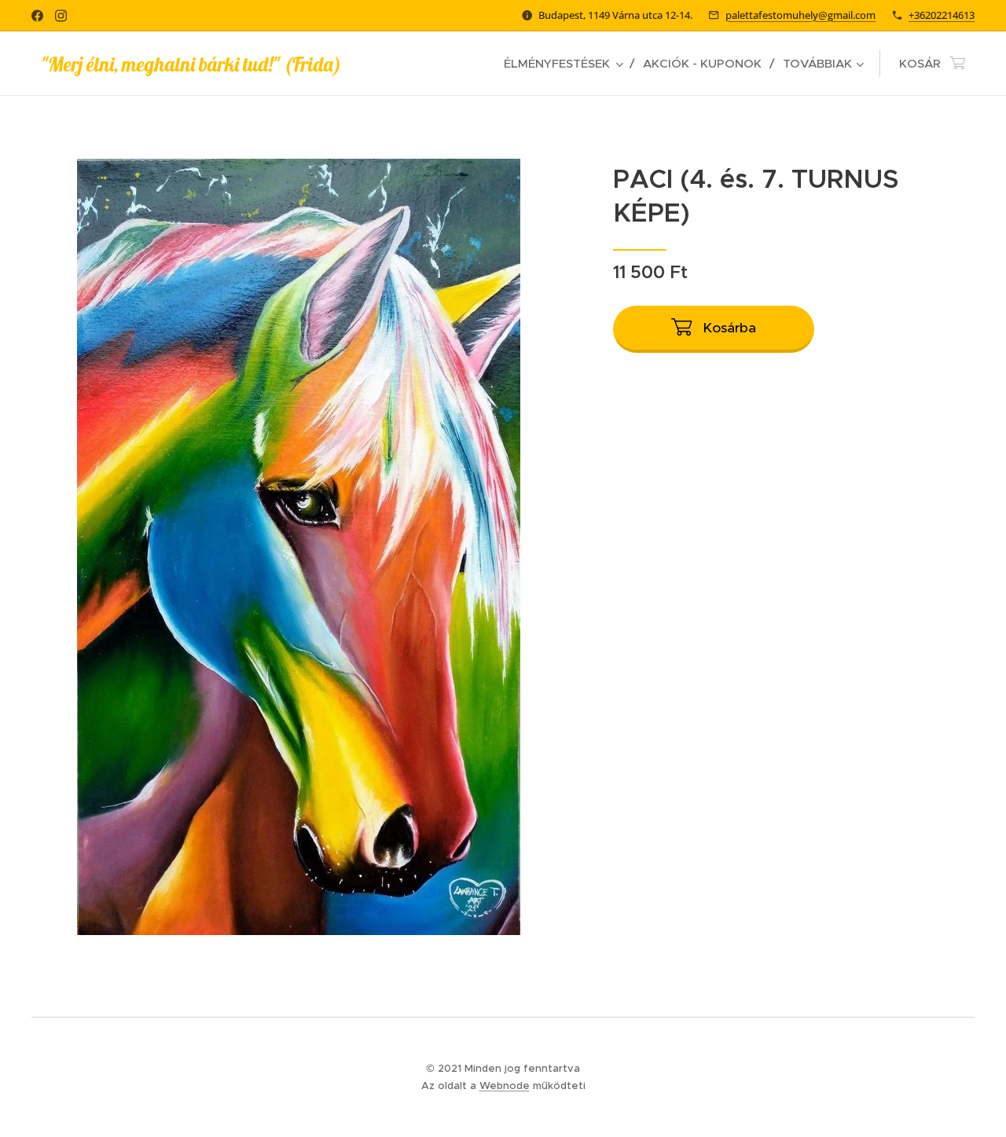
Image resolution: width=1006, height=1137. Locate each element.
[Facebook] (37, 15)
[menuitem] (567, 63)
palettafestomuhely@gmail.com (800, 15)
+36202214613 (942, 15)
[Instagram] (61, 15)
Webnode (504, 1085)
